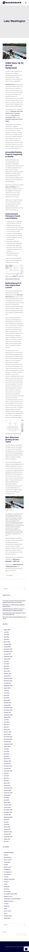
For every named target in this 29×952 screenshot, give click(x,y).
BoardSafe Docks (9, 84)
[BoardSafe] (12, 2)
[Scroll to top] (26, 949)
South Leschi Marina (10, 187)
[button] (25, 2)
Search (4, 932)
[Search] (14, 588)
